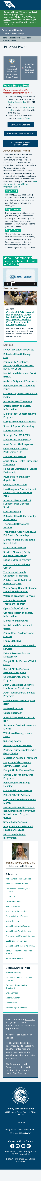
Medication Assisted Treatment (20, 757)
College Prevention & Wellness (19, 421)
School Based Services (15, 821)
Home (4, 38)
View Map (22, 1122)
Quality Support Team (15, 484)
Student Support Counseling (18, 426)
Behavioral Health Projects (17, 884)
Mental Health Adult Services (18, 926)
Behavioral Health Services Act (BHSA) (19, 952)
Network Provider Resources (18, 349)
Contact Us (10, 896)
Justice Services (12, 921)
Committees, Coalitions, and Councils (17, 890)
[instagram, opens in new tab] (29, 1146)
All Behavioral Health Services (18, 879)
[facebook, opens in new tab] (12, 1146)
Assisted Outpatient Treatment (20, 381)
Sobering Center (12, 740)
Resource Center (24, 118)
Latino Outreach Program (17, 559)
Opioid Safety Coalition (15, 608)
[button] (34, 4)
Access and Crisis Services (16, 911)
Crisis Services (12, 993)
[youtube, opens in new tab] (18, 1146)
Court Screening (12, 511)
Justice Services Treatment (17, 401)
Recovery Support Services (17, 745)
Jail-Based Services (13, 708)
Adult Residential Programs (18, 444)
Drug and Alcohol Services (17, 916)
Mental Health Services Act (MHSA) (20, 946)
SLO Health (26, 38)
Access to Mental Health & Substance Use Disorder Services (17, 504)
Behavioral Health (12, 30)
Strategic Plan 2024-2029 (16, 435)
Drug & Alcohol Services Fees (18, 770)
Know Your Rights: (30, 68)
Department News (13, 901)
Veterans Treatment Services (19, 595)
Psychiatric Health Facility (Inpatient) (16, 986)
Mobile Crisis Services (14, 456)
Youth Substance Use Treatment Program (20, 978)
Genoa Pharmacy (12, 712)
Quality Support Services (16, 941)
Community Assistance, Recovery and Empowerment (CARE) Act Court (18, 365)
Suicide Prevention (13, 430)
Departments (14, 38)
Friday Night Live (12, 640)
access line (30, 1019)
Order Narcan (11, 1003)
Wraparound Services (14, 547)
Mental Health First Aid (15, 620)
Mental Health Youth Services (18, 931)
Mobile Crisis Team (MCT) (17, 439)
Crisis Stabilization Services (17, 790)
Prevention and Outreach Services (20, 936)
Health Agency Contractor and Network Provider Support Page (19, 492)
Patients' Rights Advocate (17, 794)
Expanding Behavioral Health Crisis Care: (11, 71)
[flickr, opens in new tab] (23, 1146)
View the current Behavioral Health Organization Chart (20, 184)
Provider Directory (13, 972)
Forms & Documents (14, 958)
